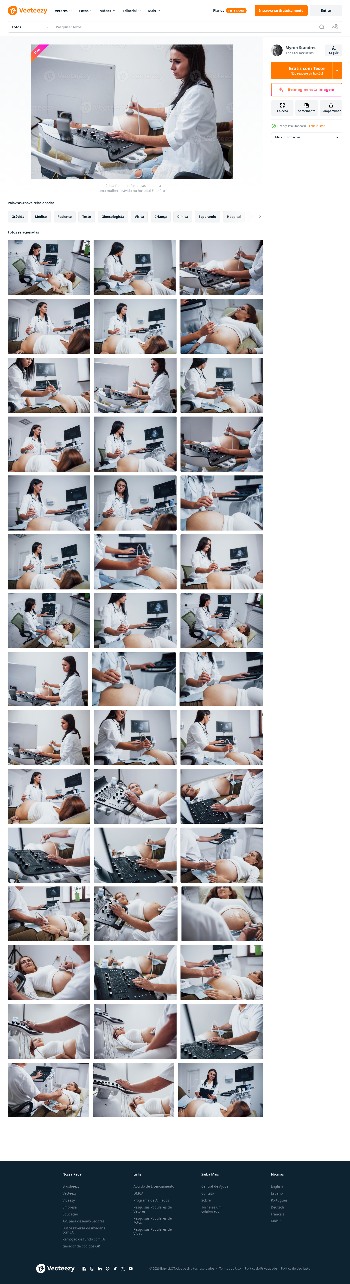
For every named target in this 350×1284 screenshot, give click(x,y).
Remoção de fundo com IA (84, 1239)
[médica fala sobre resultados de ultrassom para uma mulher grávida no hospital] (220, 1090)
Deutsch (277, 1207)
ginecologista (113, 216)
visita (139, 216)
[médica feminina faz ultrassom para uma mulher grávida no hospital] (49, 267)
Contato (207, 1193)
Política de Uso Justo (295, 1268)
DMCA (138, 1193)
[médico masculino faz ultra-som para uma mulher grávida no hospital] (135, 796)
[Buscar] (322, 27)
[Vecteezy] (27, 10)
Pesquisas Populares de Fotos (153, 1220)
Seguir (333, 53)
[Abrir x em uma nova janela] (123, 1268)
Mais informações (287, 137)
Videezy (69, 1200)
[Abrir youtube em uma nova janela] (131, 1268)
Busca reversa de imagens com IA (84, 1230)
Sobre (206, 1200)
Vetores (61, 10)
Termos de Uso (230, 1268)
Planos (218, 10)
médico (41, 216)
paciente (64, 216)
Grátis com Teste (307, 70)
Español (277, 1193)
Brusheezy (71, 1186)
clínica (182, 216)
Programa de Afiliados (151, 1200)
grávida (18, 216)
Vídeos (105, 10)
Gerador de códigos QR (81, 1246)
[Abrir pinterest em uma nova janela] (107, 1268)
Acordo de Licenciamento (154, 1186)
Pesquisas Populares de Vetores (153, 1209)
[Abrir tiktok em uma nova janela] (115, 1268)
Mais (152, 10)
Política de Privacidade (261, 1268)
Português (279, 1200)
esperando (207, 216)
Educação (70, 1214)
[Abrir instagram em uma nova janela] (92, 1268)
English (277, 1186)
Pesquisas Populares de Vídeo (153, 1231)
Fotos (84, 10)
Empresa (70, 1207)
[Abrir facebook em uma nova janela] (84, 1268)
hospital (234, 216)
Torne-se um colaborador (211, 1209)
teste (86, 216)
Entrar (326, 10)
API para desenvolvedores (83, 1221)
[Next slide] (255, 216)
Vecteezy (69, 1193)
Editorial (130, 10)
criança (160, 216)
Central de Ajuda (215, 1186)
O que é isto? (316, 126)
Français (277, 1214)
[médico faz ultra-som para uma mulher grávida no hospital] (49, 796)
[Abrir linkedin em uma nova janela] (100, 1268)
